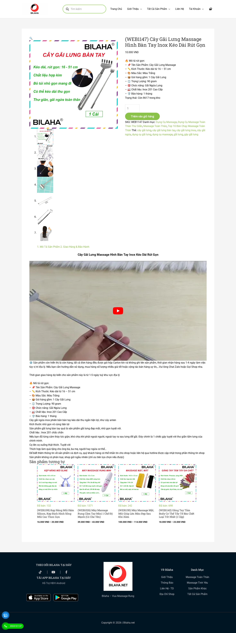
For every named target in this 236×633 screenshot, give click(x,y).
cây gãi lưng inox (186, 130)
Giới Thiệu (133, 8)
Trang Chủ (116, 8)
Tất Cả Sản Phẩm (157, 8)
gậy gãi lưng (191, 134)
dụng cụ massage (162, 134)
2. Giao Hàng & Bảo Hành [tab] (74, 246)
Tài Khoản (195, 8)
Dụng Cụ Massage (166, 122)
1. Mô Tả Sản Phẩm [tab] (48, 246)
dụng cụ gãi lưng (141, 134)
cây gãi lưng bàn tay (163, 130)
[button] (31, 38)
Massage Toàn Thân (155, 126)
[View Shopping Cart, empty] (210, 9)
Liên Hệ (179, 8)
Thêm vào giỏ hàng (142, 116)
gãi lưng (178, 134)
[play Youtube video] (118, 311)
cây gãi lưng (144, 130)
